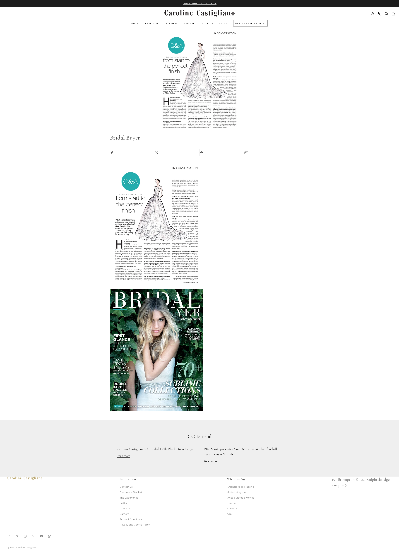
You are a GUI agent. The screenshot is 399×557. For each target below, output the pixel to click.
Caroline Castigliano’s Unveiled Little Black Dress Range (155, 449)
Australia (232, 508)
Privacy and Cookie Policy (135, 524)
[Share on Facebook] (132, 152)
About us (125, 508)
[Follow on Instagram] (25, 536)
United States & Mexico (240, 497)
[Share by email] (266, 152)
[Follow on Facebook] (9, 536)
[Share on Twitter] (177, 152)
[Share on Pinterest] (222, 152)
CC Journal (171, 23)
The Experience (129, 497)
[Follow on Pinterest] (33, 536)
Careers (124, 513)
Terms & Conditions (131, 519)
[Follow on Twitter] (17, 536)
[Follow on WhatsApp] (49, 536)
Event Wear (152, 23)
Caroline (189, 23)
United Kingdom (237, 492)
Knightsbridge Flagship (240, 486)
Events (223, 23)
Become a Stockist (131, 492)
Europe (231, 503)
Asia (229, 513)
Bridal (135, 23)
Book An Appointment (250, 23)
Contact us (126, 486)
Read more (123, 455)
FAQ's (123, 503)
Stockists (207, 23)
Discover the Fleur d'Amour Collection (199, 3)
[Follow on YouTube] (41, 536)
